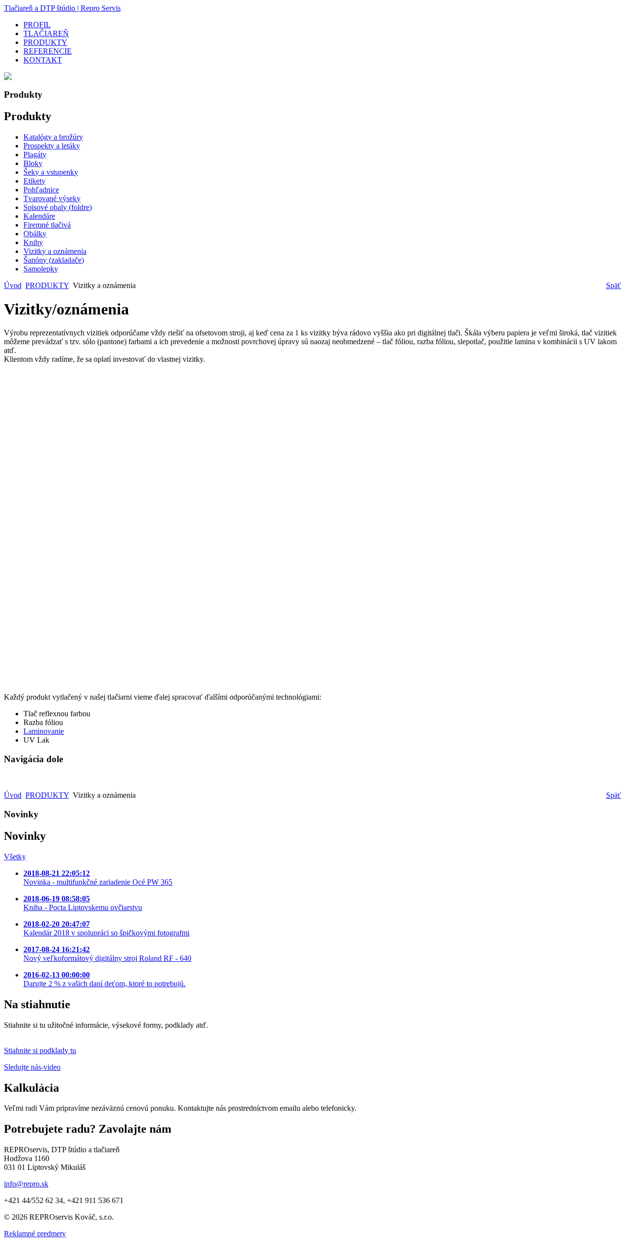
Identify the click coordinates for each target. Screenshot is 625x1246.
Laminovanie (43, 731)
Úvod (12, 285)
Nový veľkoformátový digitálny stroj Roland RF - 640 (107, 953)
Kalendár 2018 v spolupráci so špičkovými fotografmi (106, 928)
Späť (613, 285)
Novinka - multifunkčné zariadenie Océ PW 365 (97, 877)
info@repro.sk (26, 1184)
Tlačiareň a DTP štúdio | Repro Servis (62, 8)
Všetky (15, 856)
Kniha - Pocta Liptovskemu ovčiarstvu (82, 903)
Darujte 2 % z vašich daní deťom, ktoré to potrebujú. (104, 979)
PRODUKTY (47, 285)
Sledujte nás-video (32, 1067)
